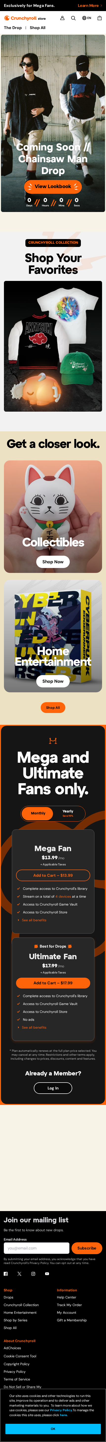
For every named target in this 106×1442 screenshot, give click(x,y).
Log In (53, 1088)
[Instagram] (33, 1274)
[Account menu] (62, 18)
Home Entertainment (20, 1312)
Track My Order (69, 1305)
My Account (66, 1312)
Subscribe (86, 1248)
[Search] (73, 18)
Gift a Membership (72, 1320)
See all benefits (34, 920)
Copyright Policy (17, 1364)
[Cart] (99, 18)
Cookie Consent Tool (20, 1356)
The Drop (13, 28)
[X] (19, 1274)
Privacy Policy (15, 1371)
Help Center (66, 1297)
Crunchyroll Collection (21, 1305)
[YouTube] (47, 1274)
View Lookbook (53, 186)
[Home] (25, 18)
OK (53, 1429)
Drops (8, 1297)
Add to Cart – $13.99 (53, 875)
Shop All (37, 28)
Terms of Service (17, 1379)
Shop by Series (15, 1320)
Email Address (15, 1239)
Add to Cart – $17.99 (53, 983)
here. (63, 1415)
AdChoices (12, 1348)
